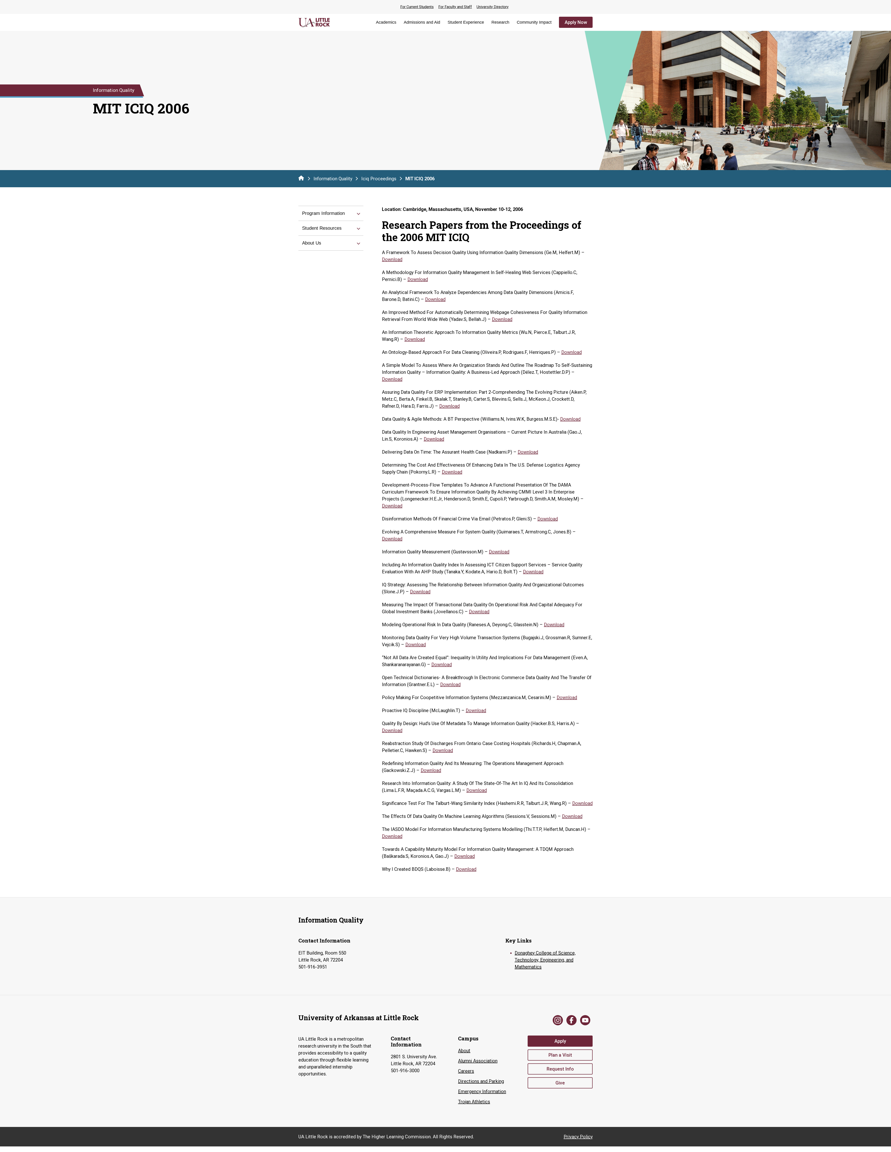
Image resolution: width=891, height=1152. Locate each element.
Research (500, 22)
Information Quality (332, 178)
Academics (386, 22)
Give (560, 1083)
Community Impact (534, 22)
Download (392, 259)
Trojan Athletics (474, 1101)
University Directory (493, 7)
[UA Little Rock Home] (301, 178)
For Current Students (417, 7)
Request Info (560, 1069)
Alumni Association (477, 1061)
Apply (560, 1041)
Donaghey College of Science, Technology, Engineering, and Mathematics (545, 960)
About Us (311, 242)
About (464, 1050)
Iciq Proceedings (378, 178)
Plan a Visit (560, 1055)
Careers (466, 1071)
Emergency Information (482, 1091)
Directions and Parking (481, 1081)
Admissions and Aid (422, 22)
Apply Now (576, 22)
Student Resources (322, 228)
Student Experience (466, 22)
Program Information (323, 213)
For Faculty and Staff (455, 7)
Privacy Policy (578, 1136)
